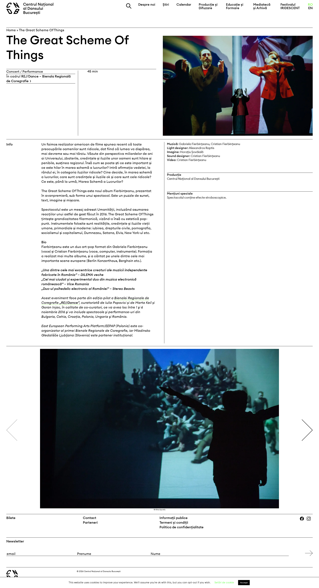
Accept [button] (244, 582)
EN (310, 8)
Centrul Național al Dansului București (31, 9)
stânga (23, 430)
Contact (89, 518)
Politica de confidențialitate (182, 527)
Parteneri (90, 522)
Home (11, 30)
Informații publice (174, 518)
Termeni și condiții (174, 522)
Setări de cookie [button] (224, 582)
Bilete (10, 518)
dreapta (306, 351)
